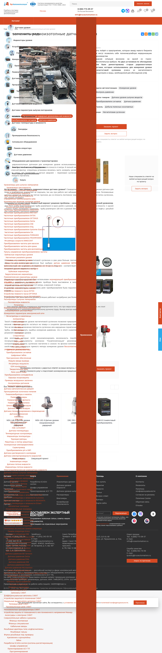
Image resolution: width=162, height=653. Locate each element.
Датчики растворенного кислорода (18, 453)
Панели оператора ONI (19, 534)
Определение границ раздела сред (18, 199)
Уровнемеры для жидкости (19, 187)
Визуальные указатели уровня (18, 263)
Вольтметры (18, 322)
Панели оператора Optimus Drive (18, 537)
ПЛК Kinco (18, 425)
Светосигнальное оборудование (18, 520)
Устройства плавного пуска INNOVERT (18, 282)
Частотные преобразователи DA (18, 232)
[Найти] (130, 3)
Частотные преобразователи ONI (18, 224)
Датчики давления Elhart (18, 565)
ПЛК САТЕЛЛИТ (19, 428)
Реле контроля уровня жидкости (18, 196)
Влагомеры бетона (18, 484)
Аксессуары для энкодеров (19, 512)
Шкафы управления (18, 646)
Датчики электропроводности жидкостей (18, 456)
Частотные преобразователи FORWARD (18, 235)
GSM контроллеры (19, 366)
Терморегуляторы (19, 439)
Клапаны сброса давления (19, 581)
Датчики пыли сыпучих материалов (18, 475)
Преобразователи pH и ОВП (18, 450)
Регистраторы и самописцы (18, 316)
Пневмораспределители (18, 403)
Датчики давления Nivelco (18, 548)
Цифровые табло (18, 355)
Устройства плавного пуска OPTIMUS (18, 294)
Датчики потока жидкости (18, 464)
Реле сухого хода (18, 372)
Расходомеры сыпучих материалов (18, 299)
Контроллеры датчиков (18, 383)
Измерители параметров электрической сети (18, 313)
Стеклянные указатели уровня (18, 260)
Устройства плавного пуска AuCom (18, 288)
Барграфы (18, 341)
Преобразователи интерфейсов (19, 375)
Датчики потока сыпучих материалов (18, 472)
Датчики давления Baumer (19, 545)
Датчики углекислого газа (18, 350)
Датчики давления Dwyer (18, 570)
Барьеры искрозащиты (18, 377)
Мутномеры (19, 459)
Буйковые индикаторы (18, 271)
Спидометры (18, 336)
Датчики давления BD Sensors (18, 554)
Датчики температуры (19, 431)
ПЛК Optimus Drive (18, 422)
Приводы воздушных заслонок (19, 380)
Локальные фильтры (19, 584)
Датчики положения (19, 414)
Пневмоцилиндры (19, 397)
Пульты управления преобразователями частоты (18, 252)
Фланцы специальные (19, 623)
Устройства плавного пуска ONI (19, 285)
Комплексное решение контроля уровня (18, 201)
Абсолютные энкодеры (18, 506)
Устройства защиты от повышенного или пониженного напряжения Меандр (18, 612)
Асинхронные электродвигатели (18, 445)
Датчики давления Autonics (18, 551)
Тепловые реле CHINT (18, 604)
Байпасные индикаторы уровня (19, 255)
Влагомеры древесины (18, 492)
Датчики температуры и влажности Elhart (18, 503)
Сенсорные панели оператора (18, 526)
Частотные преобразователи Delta (18, 221)
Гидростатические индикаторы (18, 274)
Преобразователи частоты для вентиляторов (18, 249)
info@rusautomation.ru (86, 14)
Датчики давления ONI (19, 562)
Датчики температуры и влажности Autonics (18, 498)
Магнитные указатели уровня (19, 257)
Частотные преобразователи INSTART (18, 213)
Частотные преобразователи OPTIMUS (18, 218)
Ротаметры (19, 305)
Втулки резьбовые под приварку (18, 635)
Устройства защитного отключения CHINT (18, 598)
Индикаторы (18, 344)
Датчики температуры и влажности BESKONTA (18, 500)
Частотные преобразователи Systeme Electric (18, 229)
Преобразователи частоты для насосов (18, 243)
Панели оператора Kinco (19, 531)
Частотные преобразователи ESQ (18, 227)
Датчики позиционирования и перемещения (18, 411)
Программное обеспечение (18, 358)
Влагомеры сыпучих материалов (18, 478)
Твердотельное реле (18, 369)
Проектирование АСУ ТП (19, 649)
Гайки (18, 640)
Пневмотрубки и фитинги (18, 400)
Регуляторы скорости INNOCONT (18, 241)
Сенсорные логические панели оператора (18, 528)
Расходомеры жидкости (18, 302)
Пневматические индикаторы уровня (18, 277)
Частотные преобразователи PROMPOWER (18, 238)
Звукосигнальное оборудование (18, 523)
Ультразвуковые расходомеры (18, 310)
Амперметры (18, 319)
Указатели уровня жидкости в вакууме (18, 269)
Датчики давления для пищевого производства (18, 573)
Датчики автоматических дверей (18, 389)
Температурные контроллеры (18, 433)
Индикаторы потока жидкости (18, 467)
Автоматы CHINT (18, 593)
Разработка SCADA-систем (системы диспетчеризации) (18, 643)
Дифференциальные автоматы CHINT (18, 595)
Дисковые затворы (18, 579)
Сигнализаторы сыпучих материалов (18, 190)
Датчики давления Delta (19, 556)
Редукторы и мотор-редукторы (19, 442)
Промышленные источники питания (18, 391)
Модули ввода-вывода (18, 361)
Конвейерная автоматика (18, 517)
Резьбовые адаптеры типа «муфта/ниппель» (18, 629)
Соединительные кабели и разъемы (18, 618)
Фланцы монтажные (18, 621)
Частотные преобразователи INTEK (18, 215)
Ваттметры (18, 324)
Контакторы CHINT (18, 590)
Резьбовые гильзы (18, 632)
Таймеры (19, 338)
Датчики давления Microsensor (19, 568)
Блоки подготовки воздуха (19, 405)
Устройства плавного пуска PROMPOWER (18, 296)
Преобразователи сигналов (18, 352)
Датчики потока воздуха (19, 408)
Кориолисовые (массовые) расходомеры (18, 308)
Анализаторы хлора (18, 461)
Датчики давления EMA (18, 559)
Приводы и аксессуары (18, 587)
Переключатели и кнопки (18, 386)
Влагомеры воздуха (19, 481)
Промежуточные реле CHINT (18, 607)
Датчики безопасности (18, 514)
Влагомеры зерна (19, 486)
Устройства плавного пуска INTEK (18, 291)
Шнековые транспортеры (18, 576)
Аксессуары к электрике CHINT (18, 615)
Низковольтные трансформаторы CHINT (18, 609)
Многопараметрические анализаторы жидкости (18, 470)
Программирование (19, 651)
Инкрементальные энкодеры (19, 509)
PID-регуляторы (19, 347)
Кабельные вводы (19, 626)
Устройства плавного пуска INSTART (18, 280)
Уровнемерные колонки (19, 204)
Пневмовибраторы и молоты (19, 394)
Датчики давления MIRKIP (19, 540)
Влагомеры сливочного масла (18, 489)
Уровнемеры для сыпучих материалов (18, 185)
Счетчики (19, 333)
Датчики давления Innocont (18, 542)
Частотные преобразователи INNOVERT (18, 210)
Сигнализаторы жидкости (18, 193)
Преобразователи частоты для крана (18, 246)
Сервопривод (19, 447)
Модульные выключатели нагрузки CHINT (18, 601)
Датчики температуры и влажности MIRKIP (18, 495)
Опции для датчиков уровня (18, 207)
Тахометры (19, 330)
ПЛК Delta (18, 417)
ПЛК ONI (18, 419)
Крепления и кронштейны (18, 637)
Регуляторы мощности (19, 364)
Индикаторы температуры (18, 436)
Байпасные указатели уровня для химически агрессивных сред (18, 266)
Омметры (19, 327)
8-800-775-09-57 (85, 9)
